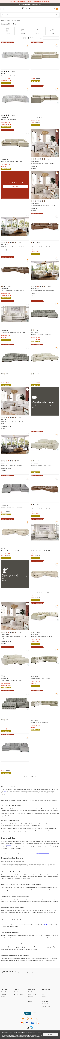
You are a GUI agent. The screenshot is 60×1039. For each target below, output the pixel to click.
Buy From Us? (18, 994)
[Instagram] (27, 1019)
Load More (30, 780)
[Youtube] (32, 1019)
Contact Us (35, 4)
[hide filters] (4, 38)
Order (4, 994)
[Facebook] (23, 1019)
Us (16, 991)
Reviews (46, 1006)
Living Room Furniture (5, 20)
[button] (53, 9)
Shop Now (15, 186)
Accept (50, 1034)
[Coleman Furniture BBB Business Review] (30, 1014)
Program (31, 991)
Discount (32, 994)
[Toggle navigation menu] (2, 9)
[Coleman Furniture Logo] (27, 9)
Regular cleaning (46, 924)
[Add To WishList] (27, 45)
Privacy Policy (21, 1036)
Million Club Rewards (47, 1003)
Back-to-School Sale (5, 78)
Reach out (4, 580)
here (39, 1036)
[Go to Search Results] (57, 15)
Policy (45, 999)
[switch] (24, 38)
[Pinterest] (37, 1019)
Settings (5, 991)
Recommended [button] (47, 38)
